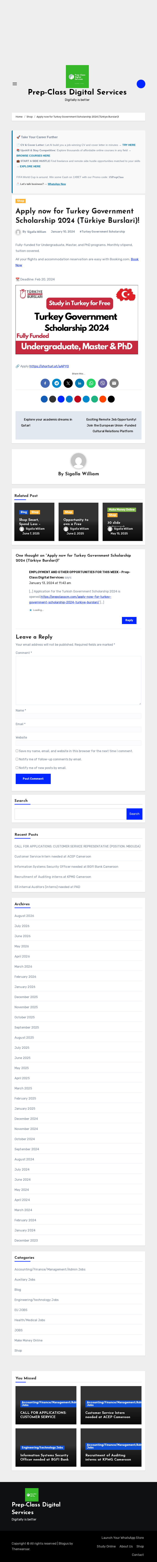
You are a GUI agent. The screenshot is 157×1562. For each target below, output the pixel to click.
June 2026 (23, 936)
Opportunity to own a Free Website (75, 524)
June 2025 (23, 1058)
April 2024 (22, 1200)
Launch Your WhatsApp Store (123, 1538)
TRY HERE (129, 144)
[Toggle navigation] (15, 84)
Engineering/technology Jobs (37, 1300)
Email (20, 724)
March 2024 (23, 1210)
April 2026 (22, 956)
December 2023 (26, 1240)
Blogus (64, 1543)
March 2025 (23, 1088)
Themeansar (20, 1549)
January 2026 (25, 987)
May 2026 (22, 946)
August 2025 (24, 1037)
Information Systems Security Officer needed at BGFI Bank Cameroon (66, 866)
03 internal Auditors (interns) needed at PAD (47, 887)
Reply (129, 620)
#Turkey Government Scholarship (102, 231)
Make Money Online (122, 509)
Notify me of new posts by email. (42, 768)
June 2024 (23, 1179)
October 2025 (25, 1017)
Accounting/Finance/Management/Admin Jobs (50, 1269)
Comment (24, 653)
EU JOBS (21, 1310)
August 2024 (24, 1159)
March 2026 (23, 966)
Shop (20, 201)
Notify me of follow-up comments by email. (50, 759)
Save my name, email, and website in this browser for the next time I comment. (76, 751)
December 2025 (26, 997)
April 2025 (22, 1078)
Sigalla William (36, 232)
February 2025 (25, 1098)
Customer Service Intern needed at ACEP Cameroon (53, 856)
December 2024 (26, 1119)
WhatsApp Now (57, 184)
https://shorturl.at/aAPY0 (49, 366)
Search (21, 801)
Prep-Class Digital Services (77, 92)
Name (21, 710)
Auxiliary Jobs (25, 1279)
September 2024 (27, 1149)
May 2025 (22, 1068)
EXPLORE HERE (30, 166)
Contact (138, 1555)
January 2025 (25, 1108)
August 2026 (24, 916)
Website (21, 737)
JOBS (19, 1330)
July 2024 (22, 1169)
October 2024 (25, 1139)
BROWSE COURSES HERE (33, 155)
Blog (24, 512)
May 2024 (22, 1190)
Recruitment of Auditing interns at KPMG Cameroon (53, 877)
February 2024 (25, 1220)
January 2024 (25, 1230)
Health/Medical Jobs (30, 1320)
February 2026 (25, 977)
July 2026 (22, 926)
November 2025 (26, 1007)
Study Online (106, 1546)
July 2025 (22, 1048)
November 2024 (26, 1129)
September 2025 (27, 1027)
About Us (126, 1546)
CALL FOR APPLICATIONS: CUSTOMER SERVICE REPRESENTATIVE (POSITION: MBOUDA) (78, 846)
